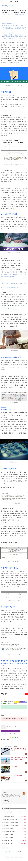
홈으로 (7, 856)
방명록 (11, 856)
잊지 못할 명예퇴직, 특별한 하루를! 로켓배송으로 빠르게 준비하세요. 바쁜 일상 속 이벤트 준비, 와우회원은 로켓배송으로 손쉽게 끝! (14, 28)
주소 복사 (3, 727)
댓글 (2, 786)
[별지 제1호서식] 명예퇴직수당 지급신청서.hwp (14, 283)
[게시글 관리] (7, 734)
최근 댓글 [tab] (20, 851)
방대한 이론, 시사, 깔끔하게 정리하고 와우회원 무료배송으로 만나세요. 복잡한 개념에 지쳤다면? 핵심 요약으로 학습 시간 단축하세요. (14, 37)
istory (12, 859)
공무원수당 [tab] (20, 812)
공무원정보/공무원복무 (19, 14)
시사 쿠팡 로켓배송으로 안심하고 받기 (12, 35)
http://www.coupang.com (7, 23)
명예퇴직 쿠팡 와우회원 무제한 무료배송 (12, 25)
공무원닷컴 (15, 1)
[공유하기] (5, 734)
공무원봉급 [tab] (8, 812)
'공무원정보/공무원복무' (7, 746)
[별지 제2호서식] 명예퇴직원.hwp (10, 287)
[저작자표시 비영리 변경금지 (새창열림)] (16, 733)
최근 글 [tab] (8, 851)
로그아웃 (16, 856)
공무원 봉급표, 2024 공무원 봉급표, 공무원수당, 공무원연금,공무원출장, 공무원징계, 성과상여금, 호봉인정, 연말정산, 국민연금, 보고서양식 (11, 796)
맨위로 (21, 856)
